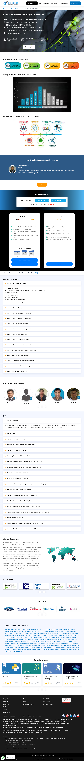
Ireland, (54, 643)
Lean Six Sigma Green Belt (24, 727)
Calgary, (44, 641)
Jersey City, (68, 643)
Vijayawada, (8, 639)
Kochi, (76, 633)
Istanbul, (58, 643)
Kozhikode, (18, 635)
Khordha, (72, 633)
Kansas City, (74, 643)
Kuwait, (11, 645)
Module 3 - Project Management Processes (19, 313)
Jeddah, (63, 643)
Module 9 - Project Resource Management (19, 345)
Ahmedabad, (14, 629)
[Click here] (27, 33)
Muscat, (48, 645)
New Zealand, (67, 645)
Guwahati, (13, 633)
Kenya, (7, 645)
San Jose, (63, 647)
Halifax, (27, 643)
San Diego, (50, 647)
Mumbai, (50, 635)
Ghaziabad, (58, 631)
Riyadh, (44, 647)
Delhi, (35, 631)
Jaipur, (31, 633)
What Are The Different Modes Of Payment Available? (22, 529)
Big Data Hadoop (30, 730)
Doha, (67, 641)
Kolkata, (12, 635)
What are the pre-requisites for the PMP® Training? (22, 444)
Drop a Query (15, 759)
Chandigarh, (8, 631)
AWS (46, 723)
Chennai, (19, 631)
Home (5, 8)
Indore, (24, 633)
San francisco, (57, 647)
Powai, (14, 637)
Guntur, (74, 631)
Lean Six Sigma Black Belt (40, 727)
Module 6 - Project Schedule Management (19, 329)
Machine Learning (36, 719)
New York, (61, 645)
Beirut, (6, 641)
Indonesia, (49, 643)
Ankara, (44, 639)
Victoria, (52, 649)
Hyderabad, (19, 633)
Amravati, (28, 629)
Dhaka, (59, 641)
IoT (54, 719)
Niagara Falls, (75, 645)
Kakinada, (47, 633)
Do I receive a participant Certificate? (17, 473)
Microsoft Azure (65, 723)
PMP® (18, 732)
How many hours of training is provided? (18, 456)
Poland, (33, 647)
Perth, (16, 647)
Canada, (29, 641)
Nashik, (65, 635)
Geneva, (68, 649)
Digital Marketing (35, 723)
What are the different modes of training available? (22, 495)
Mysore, (55, 635)
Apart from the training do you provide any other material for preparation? (29, 484)
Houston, (43, 643)
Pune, (18, 637)
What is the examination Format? (16, 450)
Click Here (51, 204)
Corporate (46, 3)
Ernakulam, (45, 631)
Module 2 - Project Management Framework (19, 308)
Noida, (6, 637)
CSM (42, 732)
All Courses (31, 3)
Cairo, (25, 641)
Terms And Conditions (9, 716)
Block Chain (59, 719)
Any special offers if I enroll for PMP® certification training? (24, 467)
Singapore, (73, 647)
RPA (43, 723)
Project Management (13, 8)
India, (27, 633)
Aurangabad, (45, 629)
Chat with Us (10, 757)
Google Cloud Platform (9, 725)
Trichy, (57, 637)
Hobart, (32, 643)
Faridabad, (52, 631)
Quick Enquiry (29, 47)
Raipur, (26, 637)
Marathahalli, (40, 635)
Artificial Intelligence (24, 719)
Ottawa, (7, 651)
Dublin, (74, 641)
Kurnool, (23, 635)
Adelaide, (28, 639)
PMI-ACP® (24, 732)
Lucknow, (28, 635)
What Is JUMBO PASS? (13, 420)
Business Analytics (42, 730)
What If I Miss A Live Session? (15, 517)
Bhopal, (60, 629)
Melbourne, (32, 645)
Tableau (21, 730)
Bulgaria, (73, 629)
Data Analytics (53, 730)
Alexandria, (34, 639)
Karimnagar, (66, 633)
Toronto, (29, 649)
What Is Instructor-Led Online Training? (18, 501)
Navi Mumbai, (71, 635)
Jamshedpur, (40, 633)
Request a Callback (40, 759)
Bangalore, (52, 629)
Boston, (10, 641)
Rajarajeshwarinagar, (33, 637)
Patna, (10, 637)
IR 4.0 (49, 719)
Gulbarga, (69, 631)
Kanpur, (60, 633)
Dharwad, (39, 631)
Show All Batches (24, 260)
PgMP (37, 732)
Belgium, (20, 641)
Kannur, (56, 633)
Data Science (67, 730)
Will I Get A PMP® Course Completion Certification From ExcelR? (25, 523)
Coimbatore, (30, 631)
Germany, (19, 643)
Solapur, (45, 637)
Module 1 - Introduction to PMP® (16, 283)
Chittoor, (24, 631)
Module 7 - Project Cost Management (17, 334)
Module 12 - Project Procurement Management (20, 360)
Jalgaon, (35, 633)
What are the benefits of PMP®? (16, 439)
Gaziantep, (14, 643)
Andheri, (39, 629)
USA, (42, 649)
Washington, (62, 649)
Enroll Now (25, 264)
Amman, (39, 639)
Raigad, (22, 637)
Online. (20, 651)
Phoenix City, (27, 647)
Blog (40, 3)
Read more (42, 185)
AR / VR (45, 719)
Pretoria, (11, 651)
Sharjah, (15, 649)
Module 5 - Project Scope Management (18, 323)
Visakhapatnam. (15, 639)
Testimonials (29, 38)
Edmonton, (8, 643)
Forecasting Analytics (60, 721)
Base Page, (8, 629)
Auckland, (53, 639)
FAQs (37, 273)
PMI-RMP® (31, 732)
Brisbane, (15, 641)
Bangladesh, (70, 639)
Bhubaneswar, (67, 629)
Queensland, (39, 647)
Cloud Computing (54, 723)
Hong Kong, (37, 643)
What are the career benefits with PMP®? (19, 489)
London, (15, 645)
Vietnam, (56, 649)
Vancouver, (47, 649)
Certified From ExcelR (25, 273)
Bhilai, (56, 629)
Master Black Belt (58, 727)
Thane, (54, 637)
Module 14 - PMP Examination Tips (17, 371)
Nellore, (77, 635)
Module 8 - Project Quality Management (18, 339)
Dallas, (55, 641)
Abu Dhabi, (23, 639)
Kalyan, (52, 633)
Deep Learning (14, 730)
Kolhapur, (7, 635)
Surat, (50, 637)
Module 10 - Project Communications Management (21, 350)
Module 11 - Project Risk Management (18, 355)
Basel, (75, 639)
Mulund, (46, 635)
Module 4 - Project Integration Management (19, 318)
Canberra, (34, 641)
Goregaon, (64, 631)
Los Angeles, (21, 645)
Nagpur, (60, 635)
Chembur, (14, 631)
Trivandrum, (62, 637)
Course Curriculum (10, 273)
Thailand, (23, 649)
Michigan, (38, 645)
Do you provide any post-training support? (19, 478)
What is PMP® (11, 433)
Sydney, (10, 649)
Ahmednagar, (22, 629)
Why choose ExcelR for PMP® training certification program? (24, 461)
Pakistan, (11, 647)
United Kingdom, (36, 649)
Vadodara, (73, 637)
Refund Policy (30, 716)
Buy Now (59, 264)
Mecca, (27, 645)
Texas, (19, 649)
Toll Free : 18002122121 (67, 759)
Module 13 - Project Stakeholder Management (20, 366)
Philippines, (21, 647)
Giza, (23, 643)
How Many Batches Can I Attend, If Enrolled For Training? (23, 506)
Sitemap (38, 716)
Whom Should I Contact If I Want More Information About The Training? (28, 512)
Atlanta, (49, 639)
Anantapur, (34, 629)
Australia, (59, 639)
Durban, (63, 641)
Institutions (54, 3)
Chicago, (39, 641)
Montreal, (43, 645)
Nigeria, (7, 647)
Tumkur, (68, 637)
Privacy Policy (21, 716)
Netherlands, (54, 645)
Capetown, (50, 641)
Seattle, (68, 647)
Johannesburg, (75, 649)
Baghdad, (64, 639)
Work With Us (64, 3)
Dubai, (71, 641)
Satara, (41, 637)
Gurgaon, (7, 633)
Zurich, (16, 651)
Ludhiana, (34, 635)
